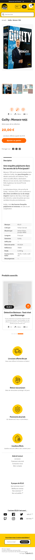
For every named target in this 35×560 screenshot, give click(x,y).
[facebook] (13, 514)
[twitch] (5, 518)
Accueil (4, 20)
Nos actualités (17, 493)
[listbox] (18, 6)
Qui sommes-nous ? (17, 486)
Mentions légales (6, 549)
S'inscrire (24, 542)
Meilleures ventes (17, 488)
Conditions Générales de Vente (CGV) (11, 550)
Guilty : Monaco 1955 (14, 20)
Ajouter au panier (14, 140)
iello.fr (29, 514)
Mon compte (17, 466)
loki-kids (29, 518)
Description (7, 161)
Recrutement (16, 491)
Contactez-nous (17, 463)
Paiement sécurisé (17, 461)
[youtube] (5, 514)
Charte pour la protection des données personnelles (15, 551)
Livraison (17, 459)
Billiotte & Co (29, 553)
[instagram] (13, 518)
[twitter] (21, 514)
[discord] (21, 518)
